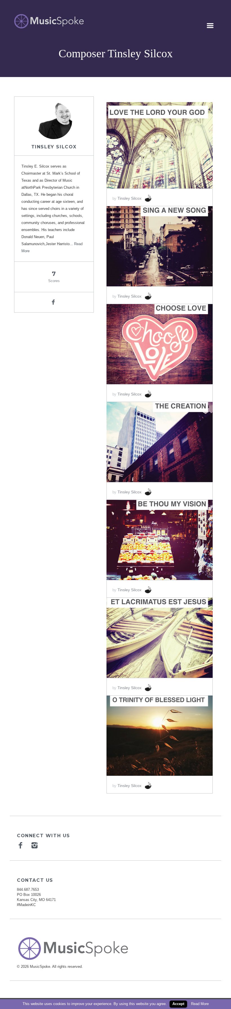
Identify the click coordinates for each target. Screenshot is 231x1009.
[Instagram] (35, 845)
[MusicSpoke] (49, 21)
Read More (200, 1004)
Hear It (138, 142)
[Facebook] (21, 845)
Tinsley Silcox (54, 147)
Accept (178, 1004)
